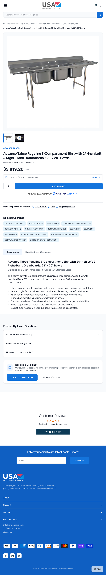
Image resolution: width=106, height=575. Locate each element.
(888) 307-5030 (41, 207)
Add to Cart (58, 186)
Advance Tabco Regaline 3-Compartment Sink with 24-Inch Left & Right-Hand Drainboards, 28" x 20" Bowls (44, 28)
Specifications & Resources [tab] (38, 252)
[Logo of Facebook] (5, 555)
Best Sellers (53, 223)
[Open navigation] (5, 5)
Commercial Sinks (13, 229)
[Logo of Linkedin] (19, 555)
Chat (53, 207)
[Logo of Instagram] (12, 555)
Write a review (53, 431)
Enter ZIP (96, 177)
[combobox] (53, 15)
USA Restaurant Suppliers (13, 24)
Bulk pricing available (67, 207)
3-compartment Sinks (15, 223)
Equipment (30, 24)
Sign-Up (79, 460)
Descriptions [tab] (13, 252)
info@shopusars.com (13, 525)
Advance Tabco (11, 148)
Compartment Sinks (70, 24)
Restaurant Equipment (15, 240)
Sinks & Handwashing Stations (43, 240)
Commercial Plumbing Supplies (77, 223)
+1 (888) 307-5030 (11, 528)
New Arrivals (11, 234)
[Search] (100, 15)
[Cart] (101, 5)
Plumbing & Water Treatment (48, 24)
